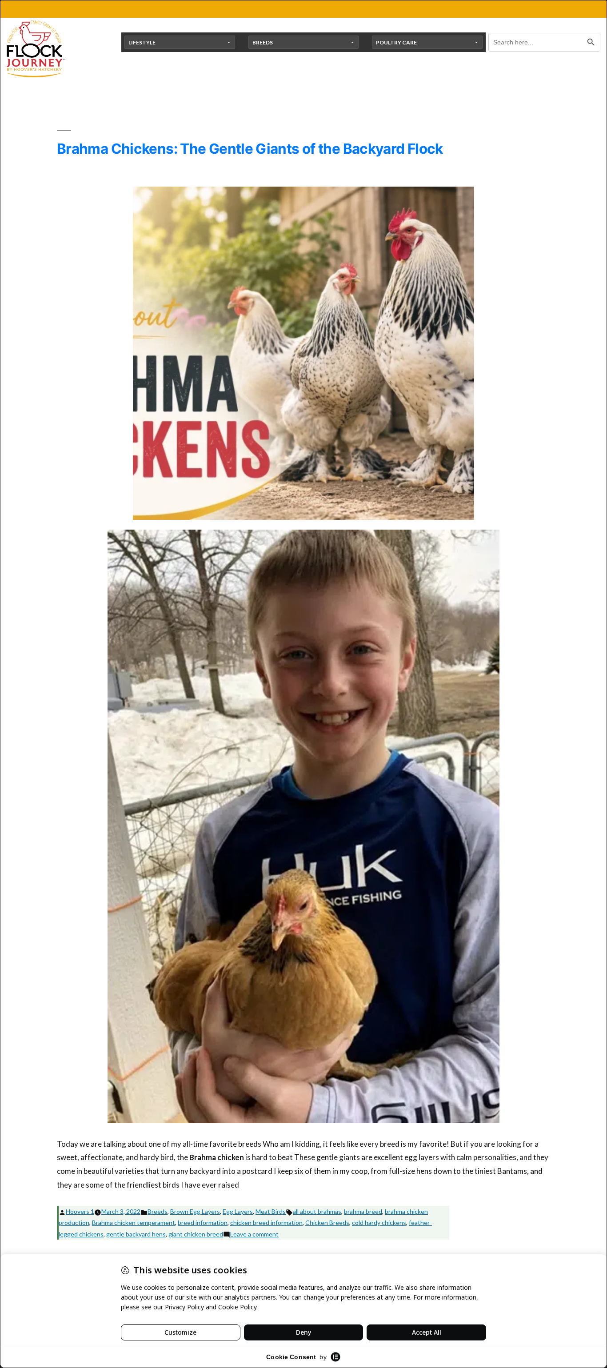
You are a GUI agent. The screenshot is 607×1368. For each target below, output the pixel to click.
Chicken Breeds (327, 1222)
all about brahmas (317, 1211)
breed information (203, 1222)
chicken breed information (266, 1222)
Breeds (158, 1211)
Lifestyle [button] (142, 42)
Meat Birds (271, 1211)
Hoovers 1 (80, 1211)
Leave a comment (254, 1234)
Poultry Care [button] (396, 42)
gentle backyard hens (136, 1234)
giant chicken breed (195, 1234)
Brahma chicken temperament (133, 1222)
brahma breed (363, 1211)
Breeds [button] (262, 42)
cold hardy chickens (379, 1222)
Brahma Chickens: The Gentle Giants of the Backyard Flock (250, 148)
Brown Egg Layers (195, 1211)
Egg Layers (238, 1211)
